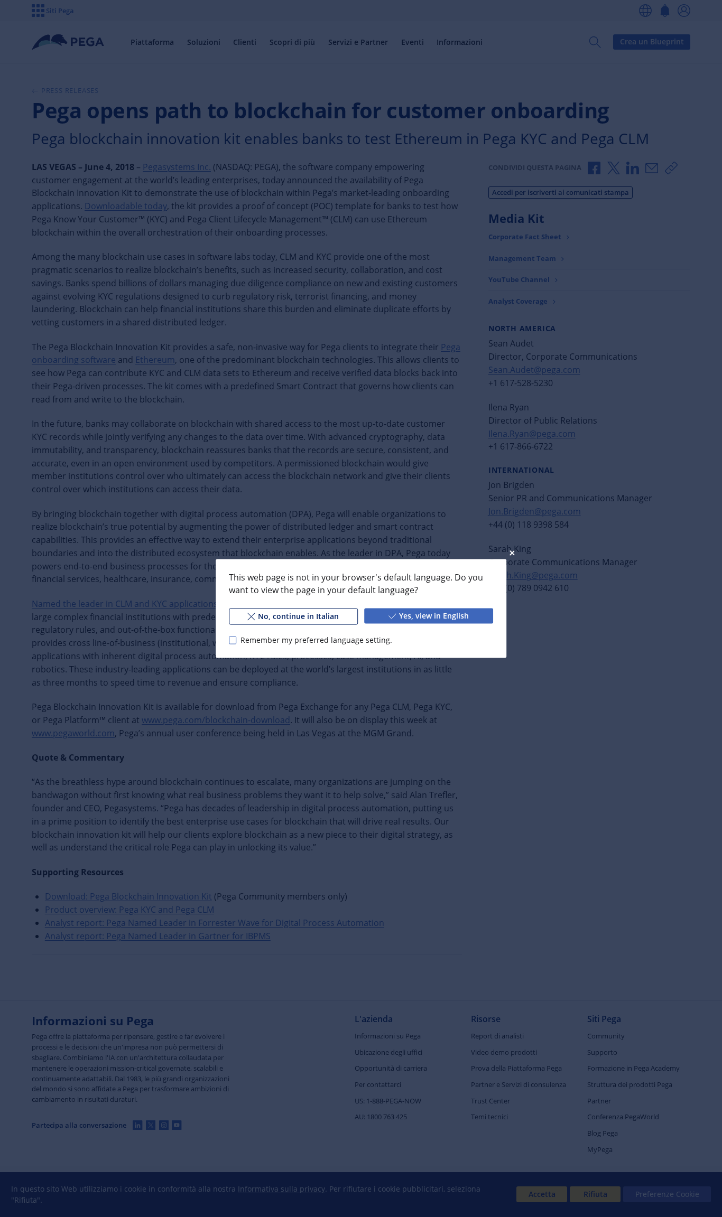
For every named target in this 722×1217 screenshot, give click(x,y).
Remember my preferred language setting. (316, 640)
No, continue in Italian (298, 616)
